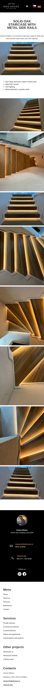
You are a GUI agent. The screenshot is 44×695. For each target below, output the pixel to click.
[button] (27, 6)
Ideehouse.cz (8, 652)
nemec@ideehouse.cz (24, 544)
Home (5, 594)
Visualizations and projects (13, 638)
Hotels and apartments (11, 634)
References (7, 605)
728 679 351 (21, 556)
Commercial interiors (11, 627)
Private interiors (9, 623)
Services (6, 602)
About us (6, 598)
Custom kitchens (9, 630)
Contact (6, 609)
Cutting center (8, 659)
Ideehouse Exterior (10, 655)
